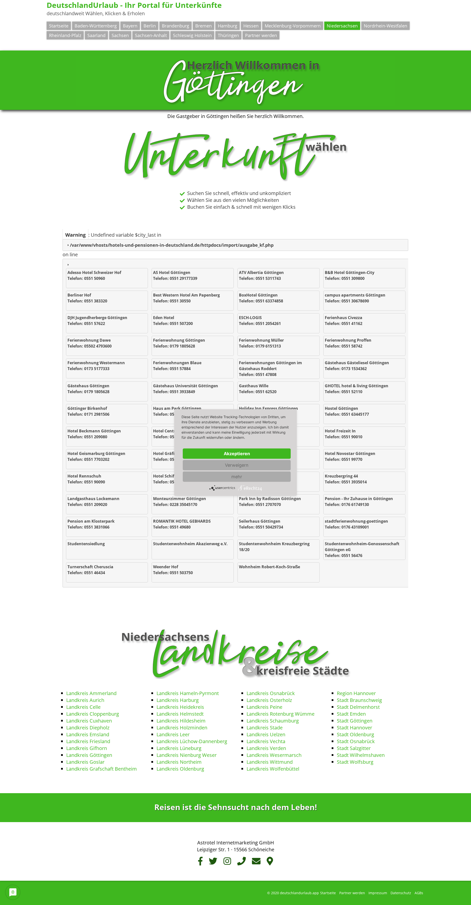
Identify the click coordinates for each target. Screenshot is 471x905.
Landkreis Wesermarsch (274, 755)
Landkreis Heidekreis (180, 707)
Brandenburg (175, 26)
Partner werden (261, 35)
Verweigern (237, 465)
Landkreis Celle (83, 707)
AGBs (419, 893)
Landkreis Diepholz (87, 727)
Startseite (58, 26)
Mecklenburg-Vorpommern (293, 26)
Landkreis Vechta (266, 741)
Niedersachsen (342, 26)
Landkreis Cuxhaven (89, 720)
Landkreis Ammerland (91, 693)
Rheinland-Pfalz (65, 35)
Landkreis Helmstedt (180, 714)
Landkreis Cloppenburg (92, 714)
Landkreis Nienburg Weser (187, 755)
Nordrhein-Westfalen (385, 26)
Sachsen (120, 35)
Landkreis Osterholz (269, 700)
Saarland (96, 35)
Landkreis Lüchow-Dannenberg (192, 741)
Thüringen (228, 35)
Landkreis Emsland (87, 734)
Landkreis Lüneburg (179, 748)
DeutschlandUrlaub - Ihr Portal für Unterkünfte (134, 5)
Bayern (130, 26)
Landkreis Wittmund (270, 762)
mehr (236, 476)
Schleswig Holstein (192, 35)
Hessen (251, 26)
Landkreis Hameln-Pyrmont (188, 693)
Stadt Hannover (354, 727)
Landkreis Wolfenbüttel (273, 768)
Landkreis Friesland (88, 741)
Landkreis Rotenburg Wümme (280, 714)
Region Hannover (356, 693)
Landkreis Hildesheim (181, 720)
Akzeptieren (237, 453)
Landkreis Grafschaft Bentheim (101, 768)
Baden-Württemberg (96, 26)
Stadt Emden (351, 714)
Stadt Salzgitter (354, 748)
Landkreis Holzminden (182, 727)
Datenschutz (401, 893)
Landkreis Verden (266, 748)
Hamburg (227, 26)
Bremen (203, 26)
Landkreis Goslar (85, 762)
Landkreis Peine (264, 707)
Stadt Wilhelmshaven (361, 755)
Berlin (150, 26)
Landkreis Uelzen (266, 734)
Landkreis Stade (265, 727)
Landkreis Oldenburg (180, 768)
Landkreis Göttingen (89, 755)
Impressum (377, 893)
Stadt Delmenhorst (358, 707)
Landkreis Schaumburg (273, 720)
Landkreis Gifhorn (86, 748)
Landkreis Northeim (179, 762)
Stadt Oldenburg (355, 734)
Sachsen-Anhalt (151, 35)
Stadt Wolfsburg (355, 762)
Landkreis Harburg (178, 700)
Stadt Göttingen (354, 720)
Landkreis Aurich (85, 700)
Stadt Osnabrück (356, 741)
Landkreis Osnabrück (271, 693)
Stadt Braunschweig (359, 700)
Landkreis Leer (173, 734)
